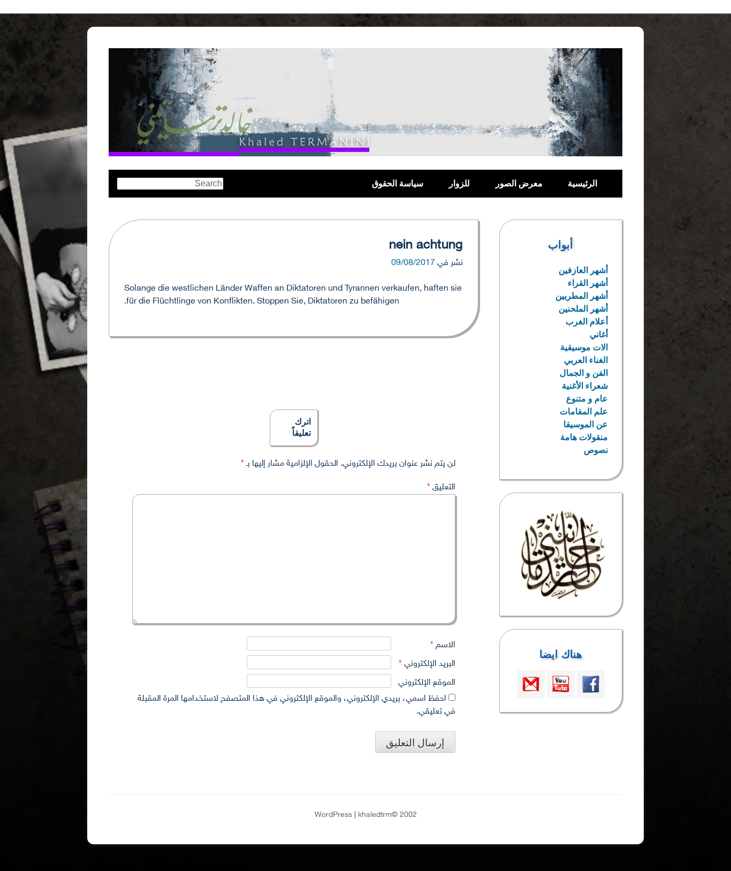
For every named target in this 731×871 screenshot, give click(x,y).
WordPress (333, 815)
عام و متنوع (587, 398)
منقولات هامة (584, 437)
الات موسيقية (584, 347)
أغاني (599, 334)
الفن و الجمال (584, 372)
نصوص (596, 450)
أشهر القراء (588, 282)
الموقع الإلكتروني (426, 683)
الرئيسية (582, 183)
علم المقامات (584, 411)
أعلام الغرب (587, 321)
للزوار (459, 183)
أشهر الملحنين (583, 308)
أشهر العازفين (583, 270)
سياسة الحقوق (397, 183)
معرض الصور (519, 183)
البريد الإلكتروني (427, 664)
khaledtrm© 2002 (387, 815)
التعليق (441, 487)
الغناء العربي (586, 360)
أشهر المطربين (581, 295)
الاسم (442, 645)
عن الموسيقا (586, 424)
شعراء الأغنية (585, 385)
